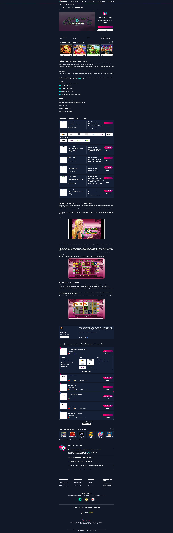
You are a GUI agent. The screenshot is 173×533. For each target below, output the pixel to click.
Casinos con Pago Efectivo (92, 480)
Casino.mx (80, 501)
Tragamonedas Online (111, 1)
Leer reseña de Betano (72, 171)
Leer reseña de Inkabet (72, 194)
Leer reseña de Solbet (72, 161)
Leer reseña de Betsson (72, 127)
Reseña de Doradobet (77, 482)
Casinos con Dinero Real (75, 1)
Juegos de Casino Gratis (101, 1)
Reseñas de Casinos (92, 1)
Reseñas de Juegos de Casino (107, 480)
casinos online (88, 452)
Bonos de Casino (83, 1)
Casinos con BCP (91, 485)
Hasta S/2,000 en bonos (72, 375)
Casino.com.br (86, 501)
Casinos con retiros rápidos (63, 482)
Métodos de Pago (91, 479)
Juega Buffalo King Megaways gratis (108, 487)
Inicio (61, 4)
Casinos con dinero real (63, 479)
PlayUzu (79, 78)
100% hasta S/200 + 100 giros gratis (75, 394)
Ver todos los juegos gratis (105, 30)
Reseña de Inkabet (77, 480)
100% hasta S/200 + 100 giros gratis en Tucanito (77, 349)
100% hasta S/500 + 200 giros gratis (75, 413)
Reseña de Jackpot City (77, 485)
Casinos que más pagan (63, 480)
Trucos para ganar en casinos (64, 486)
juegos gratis (65, 4)
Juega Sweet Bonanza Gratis (107, 485)
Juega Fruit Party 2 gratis (107, 483)
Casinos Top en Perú (78, 479)
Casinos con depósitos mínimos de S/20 (64, 485)
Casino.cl (93, 501)
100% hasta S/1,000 (72, 385)
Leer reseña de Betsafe (72, 151)
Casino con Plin (90, 482)
